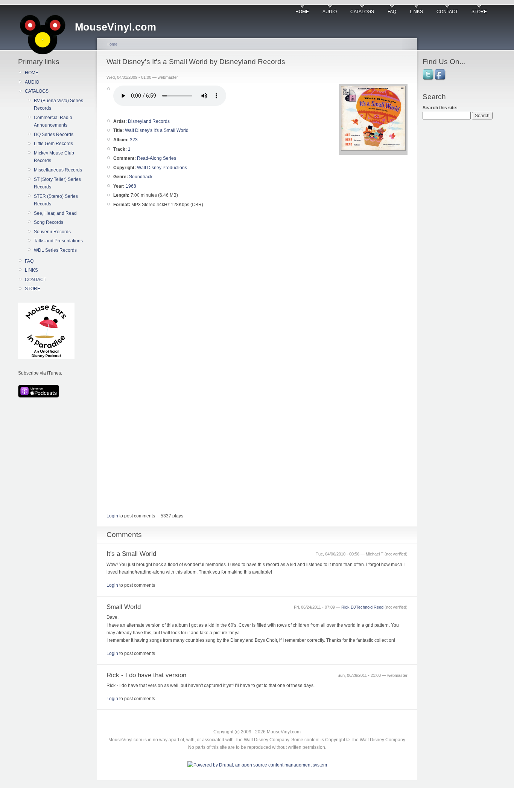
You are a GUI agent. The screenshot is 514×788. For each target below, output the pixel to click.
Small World (123, 607)
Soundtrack (140, 176)
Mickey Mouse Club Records (54, 156)
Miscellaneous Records (58, 170)
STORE (479, 11)
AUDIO (329, 11)
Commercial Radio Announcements (53, 121)
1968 (131, 186)
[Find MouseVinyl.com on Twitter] (429, 79)
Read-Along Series (156, 158)
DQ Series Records (53, 134)
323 (134, 139)
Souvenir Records (52, 231)
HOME (302, 11)
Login (112, 516)
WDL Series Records (55, 250)
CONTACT (447, 11)
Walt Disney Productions (162, 167)
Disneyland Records (149, 121)
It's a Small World (131, 553)
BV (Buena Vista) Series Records (58, 104)
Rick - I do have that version (146, 675)
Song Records (48, 222)
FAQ (392, 11)
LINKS (416, 11)
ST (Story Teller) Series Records (57, 183)
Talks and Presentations (58, 240)
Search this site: (440, 107)
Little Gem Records (53, 143)
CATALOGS (362, 11)
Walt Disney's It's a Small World (157, 130)
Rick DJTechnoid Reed (362, 607)
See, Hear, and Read (55, 213)
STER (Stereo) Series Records (56, 200)
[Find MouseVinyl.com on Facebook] (441, 79)
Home (111, 44)
